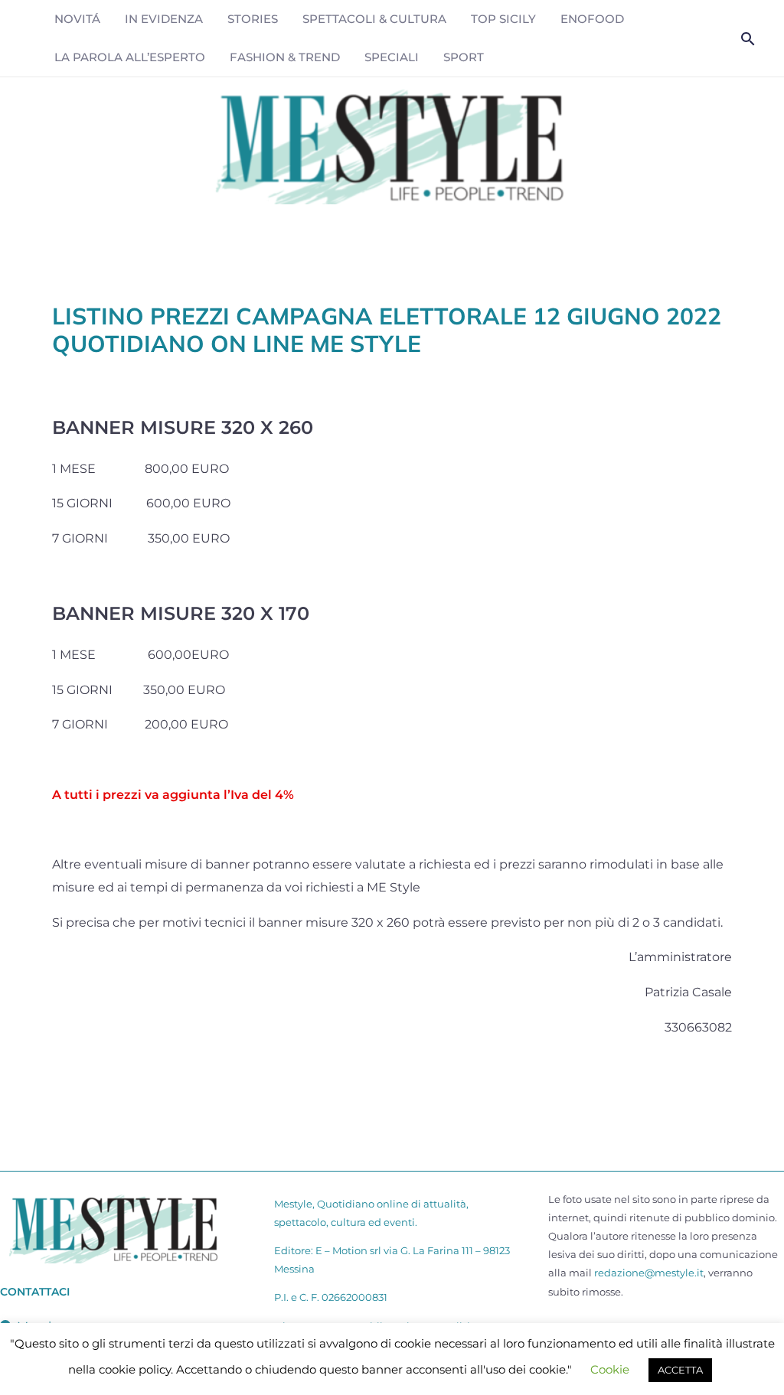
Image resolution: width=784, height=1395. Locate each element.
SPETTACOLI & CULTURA (374, 18)
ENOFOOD (592, 18)
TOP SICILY (503, 18)
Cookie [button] (609, 1369)
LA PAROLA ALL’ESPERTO (129, 57)
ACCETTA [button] (680, 1370)
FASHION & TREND (285, 57)
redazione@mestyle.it (649, 1272)
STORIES (252, 18)
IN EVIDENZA (164, 18)
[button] (748, 38)
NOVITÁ (77, 18)
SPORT (463, 57)
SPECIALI (391, 57)
